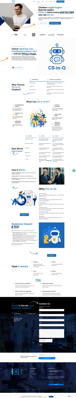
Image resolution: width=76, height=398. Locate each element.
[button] (73, 170)
